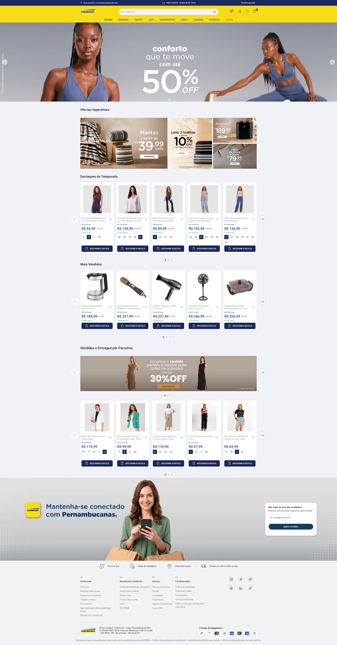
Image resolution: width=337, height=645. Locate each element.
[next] (262, 219)
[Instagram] (231, 579)
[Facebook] (240, 579)
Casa (151, 20)
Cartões (155, 591)
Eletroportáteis (167, 20)
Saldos (229, 20)
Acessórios (214, 20)
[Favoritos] (247, 11)
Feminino (108, 20)
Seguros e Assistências (162, 604)
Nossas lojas (125, 595)
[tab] (162, 99)
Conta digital (157, 595)
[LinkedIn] (240, 588)
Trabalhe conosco (88, 600)
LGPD (122, 604)
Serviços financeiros (161, 587)
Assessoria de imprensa (90, 595)
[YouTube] (250, 579)
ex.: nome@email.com (280, 518)
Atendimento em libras (129, 591)
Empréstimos (158, 600)
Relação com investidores (91, 615)
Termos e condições (184, 599)
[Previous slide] (4, 62)
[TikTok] (250, 588)
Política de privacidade (185, 587)
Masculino (123, 20)
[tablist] (168, 258)
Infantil (138, 20)
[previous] (74, 219)
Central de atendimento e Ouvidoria (134, 587)
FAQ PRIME (124, 608)
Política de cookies (183, 591)
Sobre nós (84, 587)
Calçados (198, 20)
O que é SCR (157, 608)
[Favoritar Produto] (110, 219)
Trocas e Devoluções (129, 600)
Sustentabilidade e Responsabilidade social (95, 609)
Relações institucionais (90, 591)
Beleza (184, 20)
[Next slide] (332, 62)
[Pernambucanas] (87, 11)
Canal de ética (181, 595)
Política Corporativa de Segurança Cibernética (189, 605)
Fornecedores (86, 604)
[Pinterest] (231, 588)
